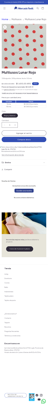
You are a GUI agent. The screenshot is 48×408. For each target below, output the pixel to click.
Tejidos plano (9, 296)
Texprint (7, 322)
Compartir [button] (8, 169)
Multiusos (16, 19)
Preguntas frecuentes (11, 331)
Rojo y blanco (10, 115)
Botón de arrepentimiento (15, 395)
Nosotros (7, 327)
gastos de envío (9, 89)
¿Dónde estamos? (10, 314)
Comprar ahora (24, 139)
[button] (4, 8)
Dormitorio (8, 278)
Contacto (7, 318)
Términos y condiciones (12, 336)
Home (5, 19)
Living (6, 274)
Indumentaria (8, 291)
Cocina (6, 283)
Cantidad (5, 120)
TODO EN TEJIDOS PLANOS (19, 249)
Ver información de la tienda (13, 155)
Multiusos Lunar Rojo (35, 19)
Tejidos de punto (10, 300)
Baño (6, 287)
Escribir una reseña (24, 190)
